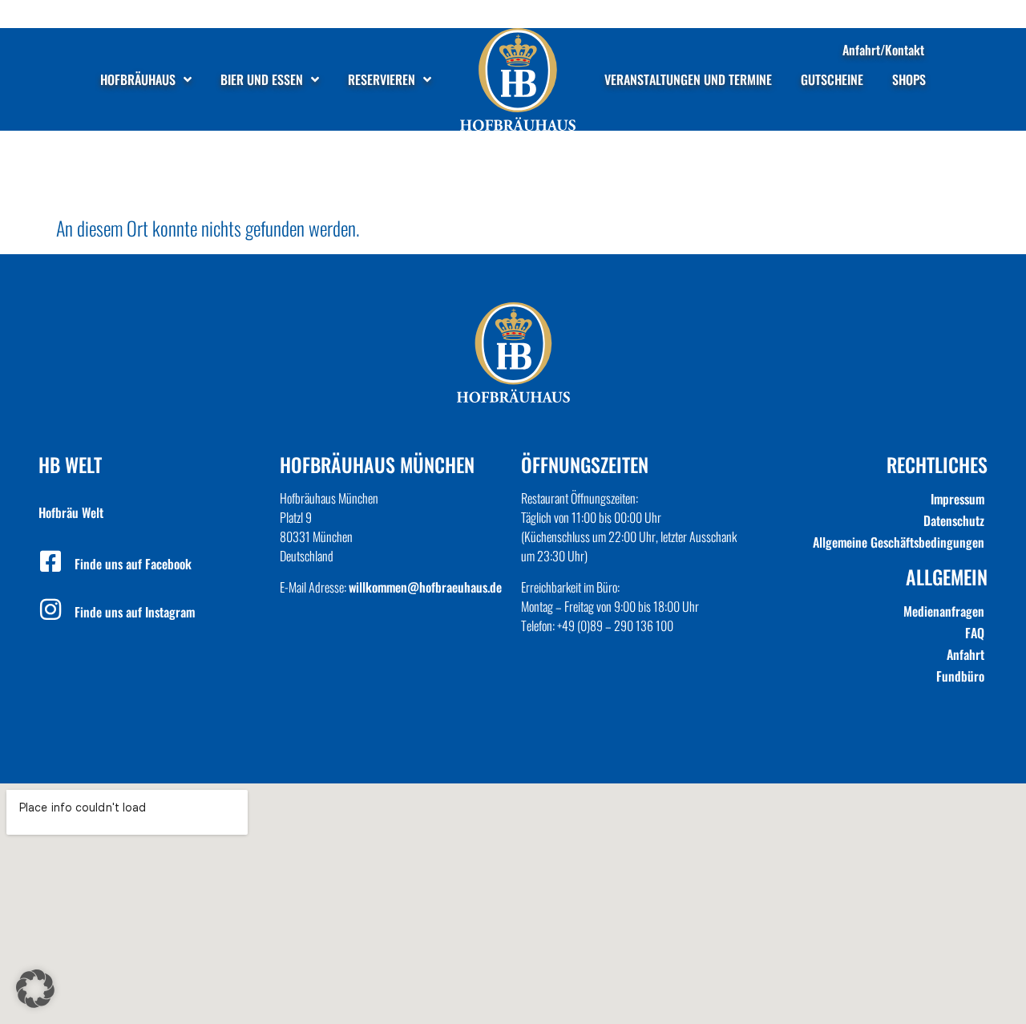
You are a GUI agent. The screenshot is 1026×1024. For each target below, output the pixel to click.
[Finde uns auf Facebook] (50, 561)
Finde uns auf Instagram (135, 611)
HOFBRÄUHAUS (138, 79)
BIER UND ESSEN (261, 79)
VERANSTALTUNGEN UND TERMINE (688, 79)
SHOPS (909, 79)
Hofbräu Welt (70, 512)
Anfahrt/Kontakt (883, 49)
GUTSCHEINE (832, 79)
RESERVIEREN (381, 79)
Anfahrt (965, 654)
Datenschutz (953, 520)
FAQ (974, 632)
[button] (35, 988)
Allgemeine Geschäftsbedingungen (898, 542)
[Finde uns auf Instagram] (50, 609)
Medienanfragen (943, 611)
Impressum (957, 498)
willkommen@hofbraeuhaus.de (425, 587)
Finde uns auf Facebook (133, 563)
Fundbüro (960, 676)
